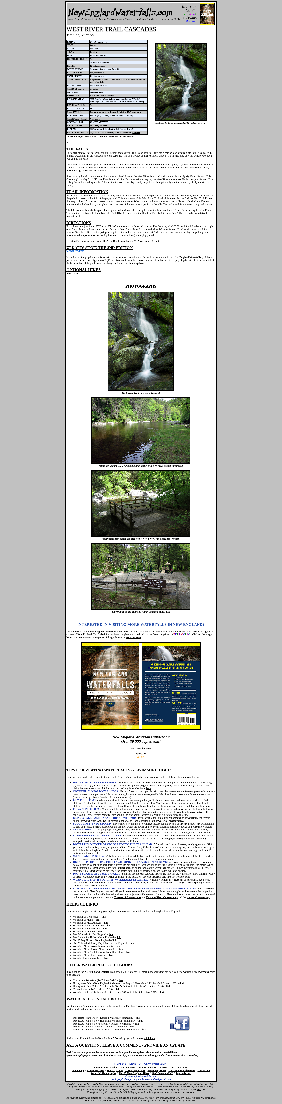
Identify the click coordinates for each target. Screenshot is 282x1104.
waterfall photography (170, 820)
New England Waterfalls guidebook (141, 737)
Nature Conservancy (198, 897)
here (148, 788)
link (104, 916)
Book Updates (115, 1070)
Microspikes (194, 882)
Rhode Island (167, 1067)
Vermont (93, 45)
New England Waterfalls (105, 136)
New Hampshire (147, 1067)
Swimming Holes (157, 1070)
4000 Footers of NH (162, 1073)
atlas (137, 99)
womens (118, 797)
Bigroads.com (183, 1073)
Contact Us (204, 1070)
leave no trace (197, 812)
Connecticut (101, 1067)
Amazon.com (133, 637)
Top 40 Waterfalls (135, 1070)
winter (175, 879)
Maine (113, 1067)
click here (149, 1038)
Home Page (78, 1070)
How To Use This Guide (182, 1070)
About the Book (95, 1070)
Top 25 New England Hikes (134, 1073)
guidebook (136, 132)
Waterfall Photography (103, 1073)
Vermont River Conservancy (162, 897)
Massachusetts (128, 1067)
